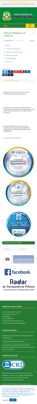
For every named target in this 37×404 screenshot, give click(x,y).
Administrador (9, 40)
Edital (7, 45)
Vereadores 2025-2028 (18, 4)
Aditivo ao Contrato (11, 55)
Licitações (32, 40)
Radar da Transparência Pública (22, 384)
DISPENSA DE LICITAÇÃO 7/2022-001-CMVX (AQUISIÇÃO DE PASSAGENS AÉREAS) (16, 93)
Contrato (8, 62)
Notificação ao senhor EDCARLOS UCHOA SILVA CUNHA (17, 335)
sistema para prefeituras (24, 373)
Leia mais (25, 395)
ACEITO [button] (13, 400)
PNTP (9, 384)
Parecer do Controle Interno (14, 52)
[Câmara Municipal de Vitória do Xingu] (18, 16)
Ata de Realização (11, 58)
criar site (13, 373)
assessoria (15, 375)
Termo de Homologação (13, 49)
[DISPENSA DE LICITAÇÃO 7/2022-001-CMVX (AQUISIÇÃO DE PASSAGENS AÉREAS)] (18, 89)
